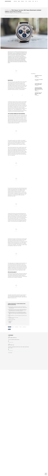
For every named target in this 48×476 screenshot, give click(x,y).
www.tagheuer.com (13, 297)
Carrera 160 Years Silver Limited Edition (14, 55)
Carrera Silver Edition (12, 81)
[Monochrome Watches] (8, 1)
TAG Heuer (14, 52)
